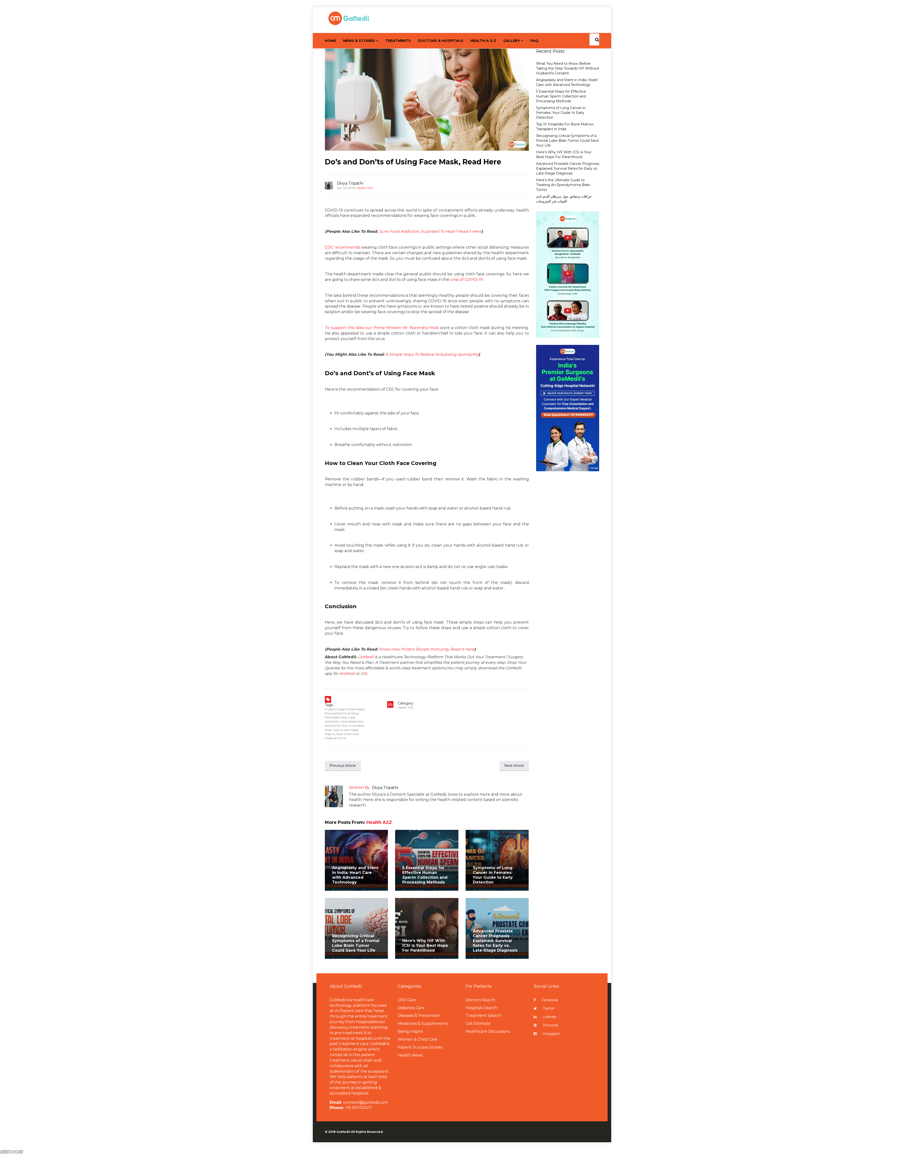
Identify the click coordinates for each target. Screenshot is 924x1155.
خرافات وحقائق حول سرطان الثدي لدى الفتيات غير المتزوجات (564, 198)
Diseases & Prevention (419, 1015)
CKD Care (407, 1000)
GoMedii (366, 657)
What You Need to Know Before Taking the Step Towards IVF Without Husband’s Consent (567, 68)
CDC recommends (342, 247)
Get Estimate (478, 1023)
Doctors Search (480, 1000)
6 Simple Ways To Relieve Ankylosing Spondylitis (432, 354)
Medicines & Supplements (423, 1023)
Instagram (551, 1034)
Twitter (549, 1008)
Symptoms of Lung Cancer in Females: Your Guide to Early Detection (493, 874)
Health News (410, 1055)
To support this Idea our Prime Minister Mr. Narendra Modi (382, 327)
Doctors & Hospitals (440, 41)
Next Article (514, 765)
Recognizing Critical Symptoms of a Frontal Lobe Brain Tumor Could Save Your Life (355, 943)
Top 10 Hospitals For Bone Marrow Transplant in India (565, 126)
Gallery (511, 41)
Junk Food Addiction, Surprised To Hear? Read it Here (430, 231)
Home (330, 41)
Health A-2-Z (483, 41)
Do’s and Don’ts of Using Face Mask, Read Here (413, 161)
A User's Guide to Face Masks (344, 709)
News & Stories (359, 41)
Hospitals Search (481, 1008)
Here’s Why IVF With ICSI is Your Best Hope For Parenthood (563, 154)
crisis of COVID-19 (466, 279)
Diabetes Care (411, 1008)
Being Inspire (410, 1031)
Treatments (398, 41)
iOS (363, 673)
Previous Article (343, 765)
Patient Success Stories (420, 1047)
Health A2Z (365, 188)
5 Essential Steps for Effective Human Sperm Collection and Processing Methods (425, 874)
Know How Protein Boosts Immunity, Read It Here (426, 649)
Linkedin (550, 1017)
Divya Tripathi (350, 183)
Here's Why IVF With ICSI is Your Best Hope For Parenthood (425, 945)
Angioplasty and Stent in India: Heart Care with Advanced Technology (355, 874)
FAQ (534, 41)
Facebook (550, 1000)
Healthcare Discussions (488, 1031)
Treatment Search (483, 1015)
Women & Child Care (417, 1039)
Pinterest (550, 1025)
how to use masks (345, 730)
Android (347, 673)
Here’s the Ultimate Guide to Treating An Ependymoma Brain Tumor (563, 185)
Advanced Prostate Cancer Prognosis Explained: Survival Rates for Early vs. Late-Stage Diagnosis (495, 941)
